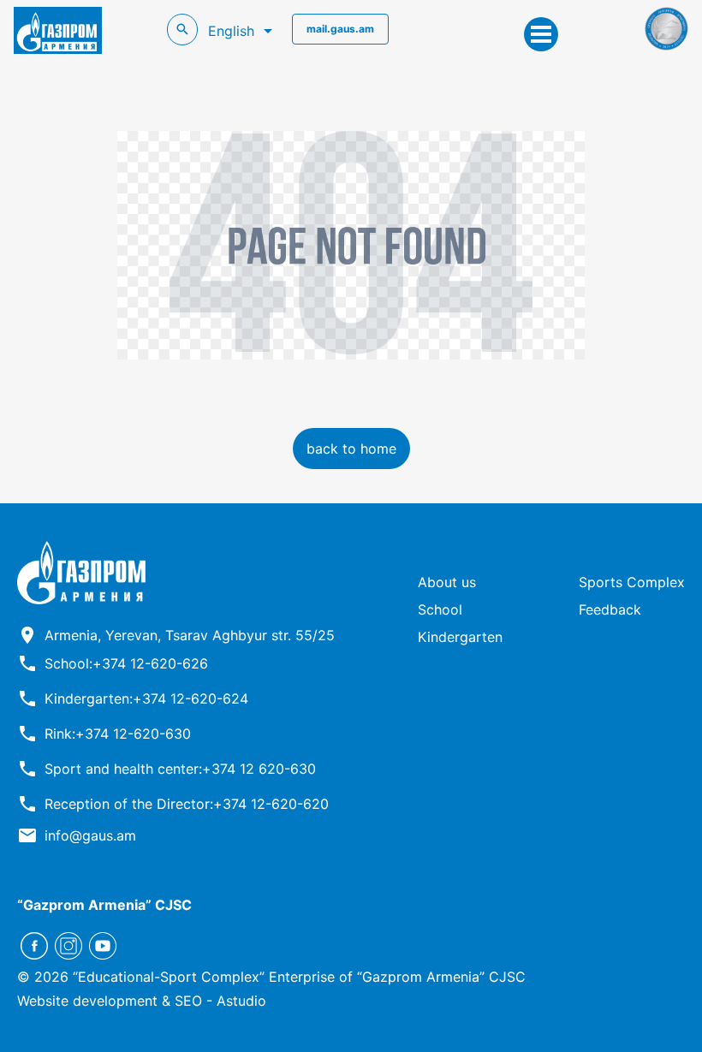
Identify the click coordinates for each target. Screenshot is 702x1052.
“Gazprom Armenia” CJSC (104, 904)
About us (447, 582)
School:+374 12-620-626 (126, 663)
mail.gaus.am (340, 28)
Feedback (610, 609)
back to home (351, 448)
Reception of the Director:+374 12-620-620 (187, 803)
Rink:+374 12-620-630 (118, 733)
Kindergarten (460, 636)
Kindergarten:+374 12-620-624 (146, 698)
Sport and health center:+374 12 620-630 (180, 768)
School (440, 609)
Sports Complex (632, 582)
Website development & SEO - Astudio (141, 1000)
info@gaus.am (90, 835)
